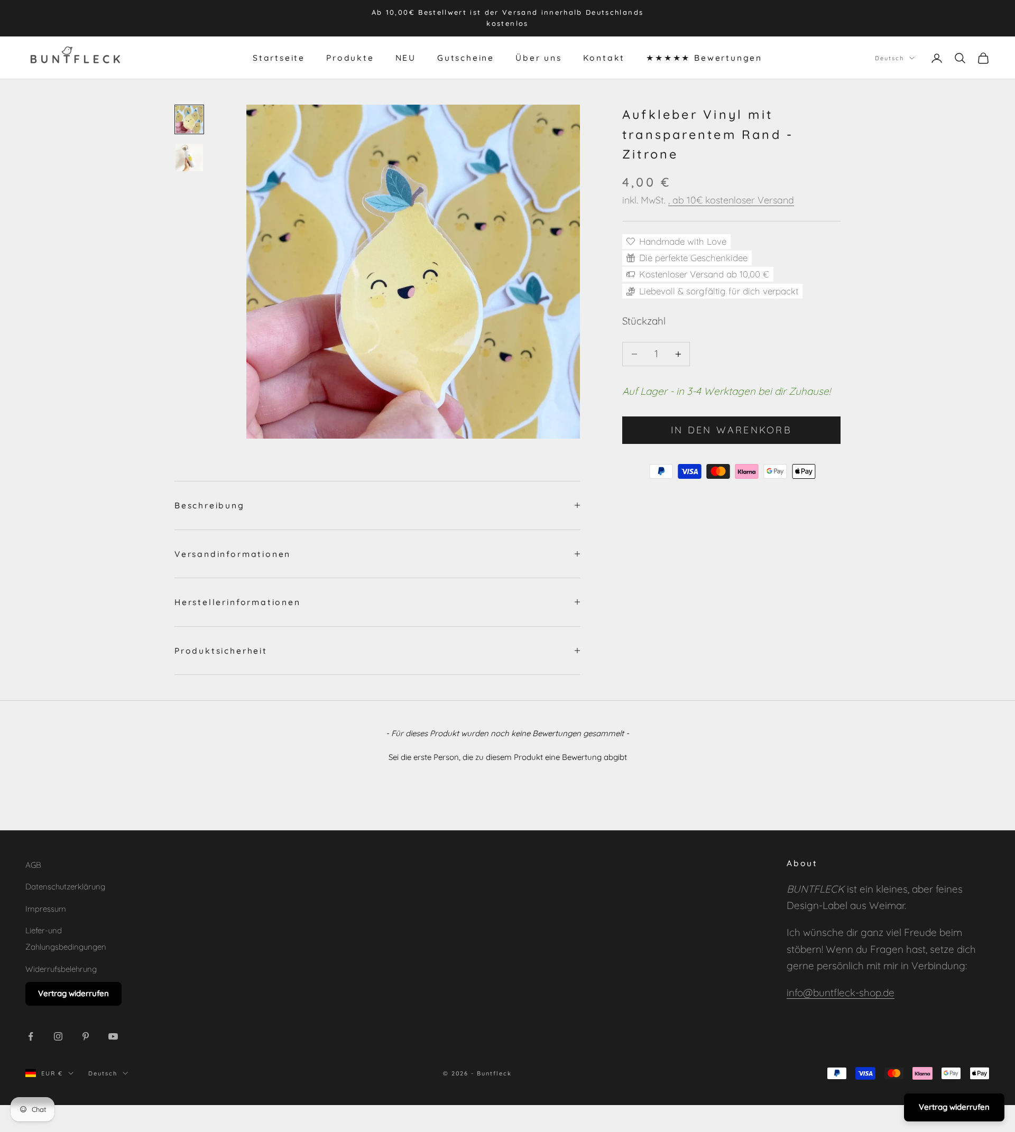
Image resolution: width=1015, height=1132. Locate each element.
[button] (507, 756)
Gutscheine (465, 57)
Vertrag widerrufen (73, 993)
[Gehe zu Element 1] (189, 119)
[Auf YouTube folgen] (113, 1036)
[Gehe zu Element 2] (189, 157)
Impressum (45, 909)
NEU (405, 57)
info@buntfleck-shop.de (840, 992)
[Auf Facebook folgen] (30, 1036)
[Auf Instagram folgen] (58, 1036)
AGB (33, 865)
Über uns (538, 57)
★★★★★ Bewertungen (704, 57)
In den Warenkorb (731, 430)
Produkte (350, 57)
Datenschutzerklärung (65, 887)
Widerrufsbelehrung (61, 969)
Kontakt (604, 57)
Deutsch (889, 57)
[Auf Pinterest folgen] (85, 1036)
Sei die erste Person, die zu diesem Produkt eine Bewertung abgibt (508, 757)
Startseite (279, 57)
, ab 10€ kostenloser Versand (731, 200)
